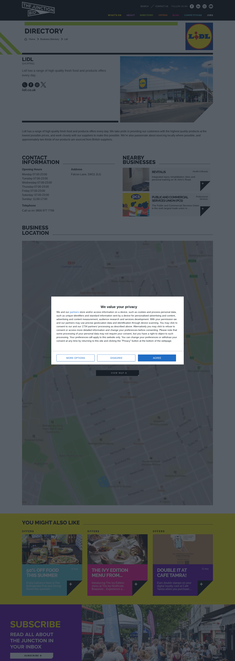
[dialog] (117, 330)
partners (74, 312)
